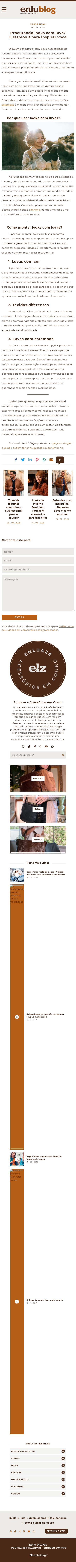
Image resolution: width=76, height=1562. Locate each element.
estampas (8, 104)
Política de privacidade (26, 1548)
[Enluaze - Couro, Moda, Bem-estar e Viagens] (38, 10)
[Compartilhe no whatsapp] (44, 460)
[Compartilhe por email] (51, 460)
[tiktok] (29, 746)
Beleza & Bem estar (23, 1451)
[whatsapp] (52, 746)
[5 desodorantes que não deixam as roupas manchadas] (38, 1017)
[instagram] (23, 746)
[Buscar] (63, 755)
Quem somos (37, 1518)
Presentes (17, 1486)
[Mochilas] (38, 778)
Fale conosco (58, 1518)
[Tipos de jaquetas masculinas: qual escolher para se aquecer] (14, 483)
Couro (15, 1458)
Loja (23, 1518)
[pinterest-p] (40, 746)
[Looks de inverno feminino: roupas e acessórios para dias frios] (38, 483)
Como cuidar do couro (39, 1522)
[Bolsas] (38, 809)
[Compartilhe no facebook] (16, 460)
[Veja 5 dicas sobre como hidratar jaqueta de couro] (38, 1159)
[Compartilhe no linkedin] (30, 460)
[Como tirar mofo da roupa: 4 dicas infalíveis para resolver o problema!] (38, 875)
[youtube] (46, 746)
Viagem (15, 1494)
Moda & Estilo (38, 24)
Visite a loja (58, 1531)
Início (13, 1518)
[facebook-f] (35, 746)
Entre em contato (55, 1548)
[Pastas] (38, 839)
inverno (35, 209)
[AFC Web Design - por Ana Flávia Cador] (38, 1555)
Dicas (14, 1465)
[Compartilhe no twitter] (23, 460)
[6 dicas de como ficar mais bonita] (38, 1301)
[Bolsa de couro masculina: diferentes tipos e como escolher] (62, 483)
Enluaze (16, 1472)
